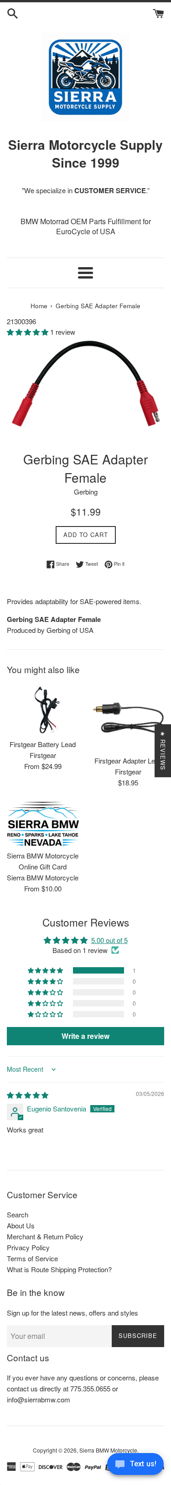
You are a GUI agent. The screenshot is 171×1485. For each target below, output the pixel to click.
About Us (21, 1225)
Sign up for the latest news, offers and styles (72, 1312)
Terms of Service (32, 1258)
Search (17, 1214)
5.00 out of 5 (109, 940)
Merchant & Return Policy (45, 1236)
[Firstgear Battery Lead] (43, 709)
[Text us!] (135, 1466)
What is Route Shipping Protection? (59, 1269)
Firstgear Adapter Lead (128, 760)
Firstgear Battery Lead (43, 744)
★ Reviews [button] (163, 750)
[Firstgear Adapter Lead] (129, 718)
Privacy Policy (28, 1247)
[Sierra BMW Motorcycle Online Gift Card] (43, 824)
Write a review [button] (85, 1036)
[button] (28, 332)
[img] (27, 1095)
